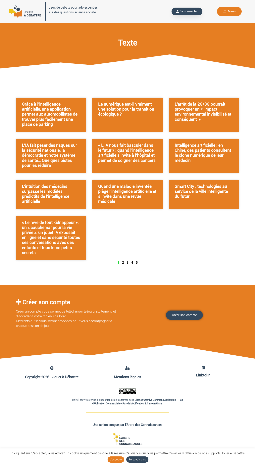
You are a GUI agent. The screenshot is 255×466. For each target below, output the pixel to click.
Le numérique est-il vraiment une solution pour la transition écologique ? (126, 109)
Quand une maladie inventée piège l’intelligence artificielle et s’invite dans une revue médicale (127, 194)
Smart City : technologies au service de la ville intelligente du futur (201, 191)
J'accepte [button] (116, 459)
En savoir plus (137, 459)
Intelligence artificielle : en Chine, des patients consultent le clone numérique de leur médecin (203, 153)
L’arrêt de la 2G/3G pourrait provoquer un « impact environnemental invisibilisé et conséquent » (203, 112)
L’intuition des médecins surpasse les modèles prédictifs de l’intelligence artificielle (45, 194)
